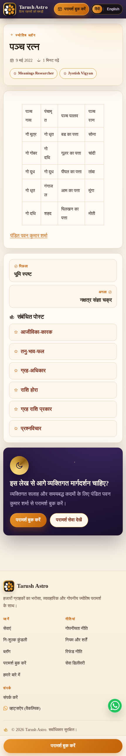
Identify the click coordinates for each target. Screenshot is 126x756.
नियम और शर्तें (76, 639)
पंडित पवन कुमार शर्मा (28, 235)
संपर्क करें (10, 697)
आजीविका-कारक (36, 332)
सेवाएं (7, 628)
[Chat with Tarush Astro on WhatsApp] (115, 706)
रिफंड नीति (73, 651)
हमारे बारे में (11, 674)
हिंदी (97, 9)
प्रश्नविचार (31, 428)
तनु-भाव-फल (32, 351)
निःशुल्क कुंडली (15, 639)
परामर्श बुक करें (28, 519)
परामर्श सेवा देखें (69, 519)
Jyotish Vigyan (80, 73)
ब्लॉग (7, 651)
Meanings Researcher (36, 73)
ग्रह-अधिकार (33, 370)
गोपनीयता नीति (76, 628)
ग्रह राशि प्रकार (36, 409)
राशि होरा (29, 390)
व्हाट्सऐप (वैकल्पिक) (24, 708)
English (113, 9)
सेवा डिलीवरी (75, 663)
